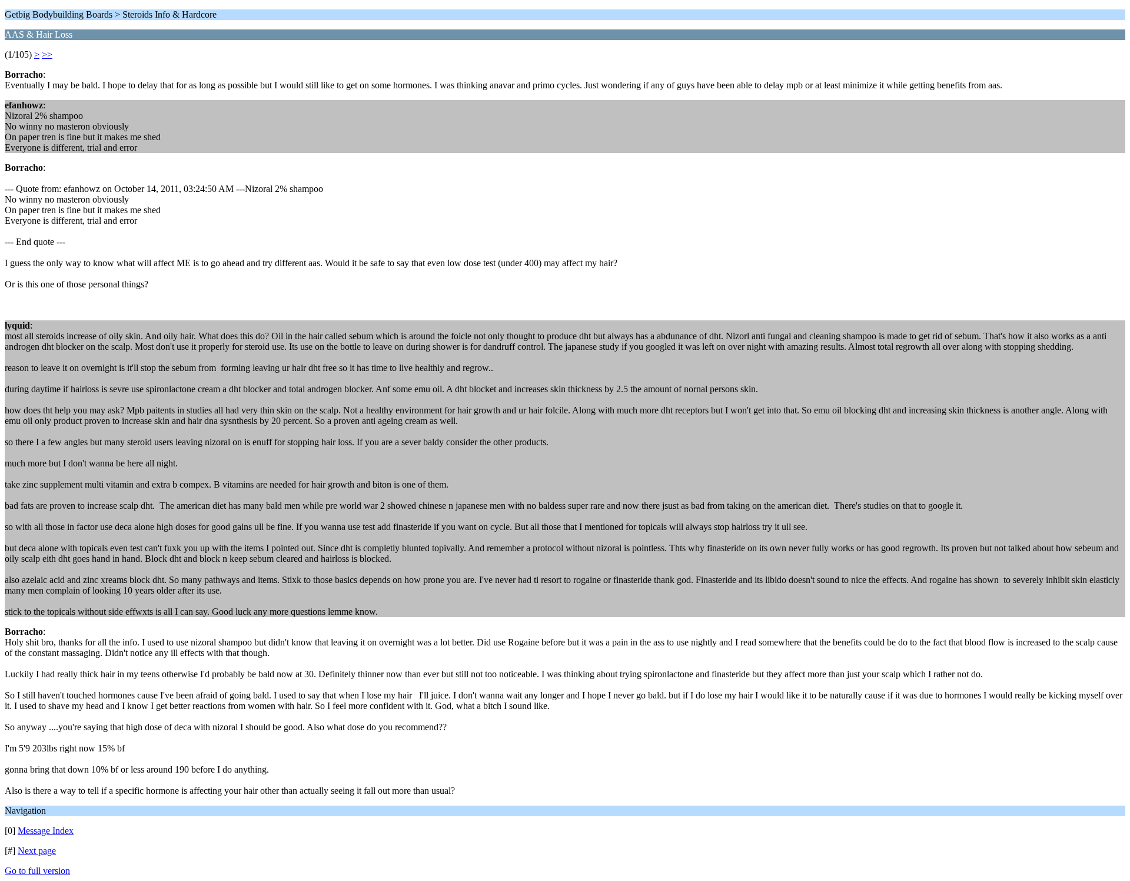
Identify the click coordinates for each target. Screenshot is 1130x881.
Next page (37, 851)
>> (47, 54)
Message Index (46, 831)
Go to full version (37, 871)
